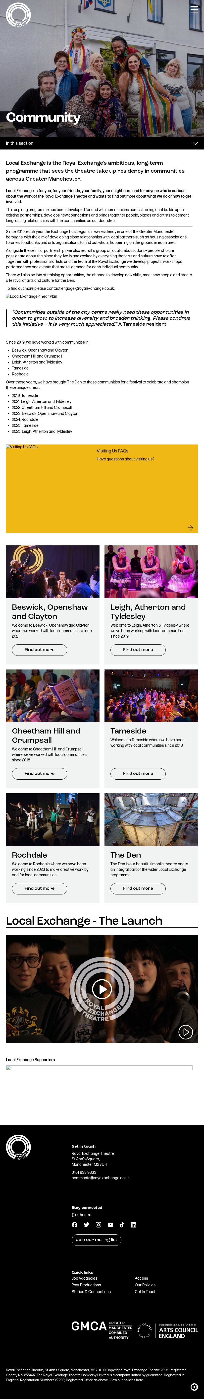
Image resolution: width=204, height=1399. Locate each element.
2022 (16, 407)
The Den (74, 382)
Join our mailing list (96, 1240)
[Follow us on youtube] (110, 1225)
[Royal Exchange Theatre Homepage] (18, 26)
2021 (16, 401)
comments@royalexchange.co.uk (101, 1178)
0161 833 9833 (84, 1172)
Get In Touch (145, 1292)
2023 (16, 413)
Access (141, 1278)
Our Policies (145, 1285)
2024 (16, 419)
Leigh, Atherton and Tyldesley (37, 362)
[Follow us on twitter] (86, 1226)
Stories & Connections (91, 1292)
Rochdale (20, 374)
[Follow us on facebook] (74, 1226)
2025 (16, 425)
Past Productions (86, 1285)
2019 (16, 395)
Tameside (20, 368)
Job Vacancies (84, 1278)
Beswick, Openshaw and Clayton (40, 350)
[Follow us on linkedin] (133, 1226)
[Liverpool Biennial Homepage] (36, 1236)
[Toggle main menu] (194, 9)
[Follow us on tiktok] (121, 1226)
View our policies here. (126, 1380)
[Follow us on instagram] (98, 1226)
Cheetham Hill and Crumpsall (37, 356)
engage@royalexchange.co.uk (87, 288)
